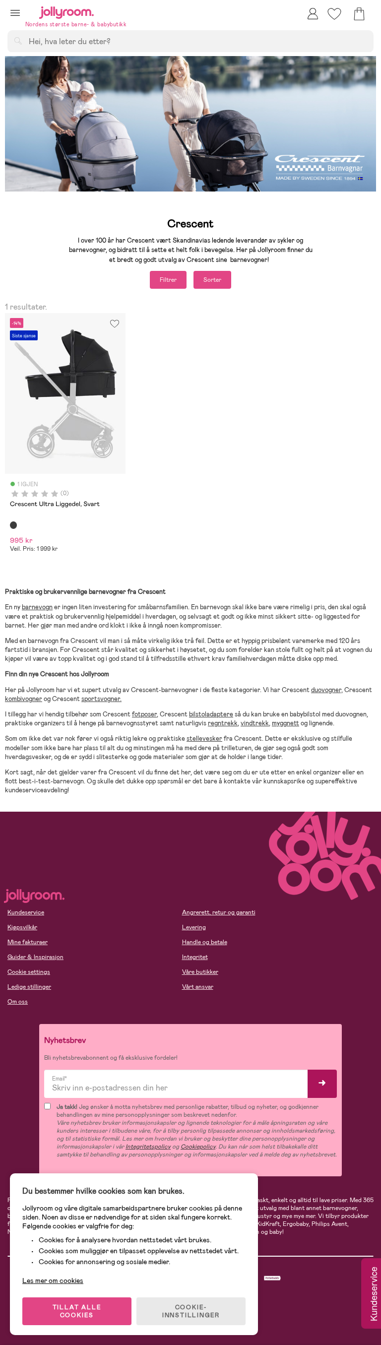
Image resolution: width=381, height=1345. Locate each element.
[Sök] (17, 40)
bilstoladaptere (211, 714)
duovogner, (327, 690)
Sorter (212, 280)
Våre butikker (200, 972)
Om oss (17, 1002)
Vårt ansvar (197, 987)
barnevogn (37, 607)
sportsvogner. (101, 699)
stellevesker (204, 738)
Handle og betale (204, 942)
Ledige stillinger (29, 987)
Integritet (195, 957)
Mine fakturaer (27, 942)
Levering (194, 927)
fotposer (144, 714)
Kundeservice (25, 912)
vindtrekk (255, 723)
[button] (15, 12)
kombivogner (23, 699)
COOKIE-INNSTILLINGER (191, 1311)
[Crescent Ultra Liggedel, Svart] (13, 524)
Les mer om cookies (52, 1280)
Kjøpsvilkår (22, 927)
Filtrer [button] (168, 280)
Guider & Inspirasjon (35, 957)
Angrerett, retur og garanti (218, 912)
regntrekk (223, 723)
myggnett (285, 723)
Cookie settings (28, 972)
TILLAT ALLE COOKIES (77, 1311)
